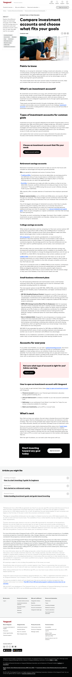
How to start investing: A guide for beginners (21, 480)
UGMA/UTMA (24, 256)
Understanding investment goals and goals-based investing (27, 496)
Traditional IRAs (26, 175)
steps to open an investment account (57, 388)
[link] (62, 33)
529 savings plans (25, 237)
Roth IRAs (24, 183)
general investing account (53, 347)
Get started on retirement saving (17, 488)
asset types (63, 426)
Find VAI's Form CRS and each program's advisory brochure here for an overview (34, 582)
